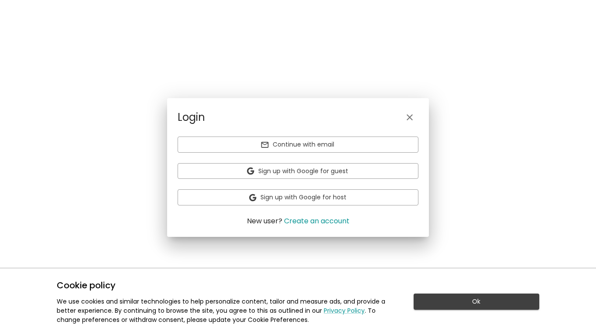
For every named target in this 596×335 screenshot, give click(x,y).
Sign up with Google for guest (303, 171)
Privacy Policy (344, 310)
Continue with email (303, 144)
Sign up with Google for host (303, 197)
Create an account (316, 221)
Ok (476, 301)
